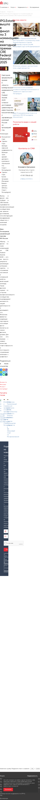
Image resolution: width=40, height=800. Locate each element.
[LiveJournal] (6, 374)
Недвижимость (22, 7)
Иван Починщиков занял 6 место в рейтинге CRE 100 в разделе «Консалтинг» (25, 115)
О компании (4, 7)
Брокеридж (4, 798)
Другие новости (19, 20)
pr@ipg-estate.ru (27, 179)
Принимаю (8, 789)
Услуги (13, 7)
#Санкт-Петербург (4, 388)
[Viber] (6, 370)
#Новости (3, 382)
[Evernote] (4, 374)
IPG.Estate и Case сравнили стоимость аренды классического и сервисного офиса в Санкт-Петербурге (26, 90)
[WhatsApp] (1, 372)
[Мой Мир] (1, 374)
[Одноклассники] (4, 370)
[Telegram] (6, 372)
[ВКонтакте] (1, 370)
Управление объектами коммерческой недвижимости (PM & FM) (12, 793)
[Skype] (4, 372)
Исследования (34, 7)
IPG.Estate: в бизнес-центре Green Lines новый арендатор (25, 67)
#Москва (3, 384)
